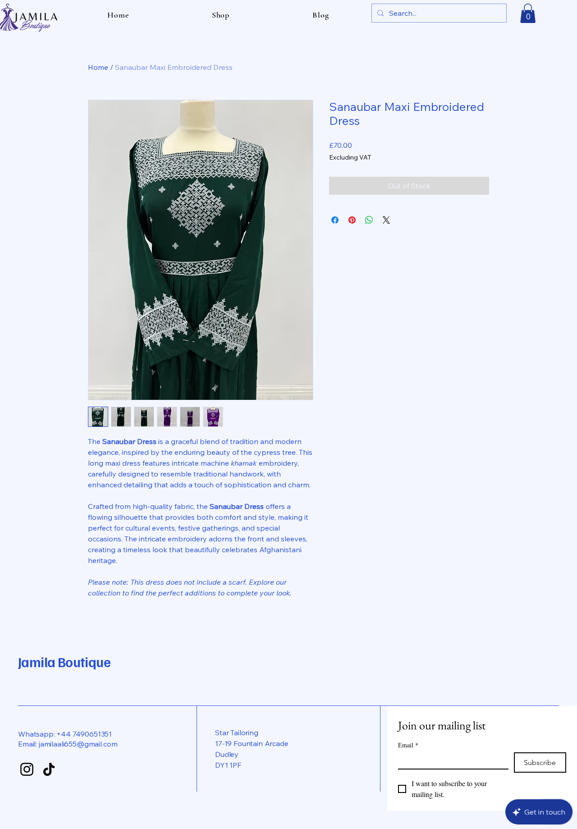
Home (98, 67)
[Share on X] (386, 220)
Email (408, 745)
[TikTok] (49, 769)
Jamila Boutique (64, 661)
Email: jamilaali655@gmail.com (67, 743)
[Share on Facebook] (335, 220)
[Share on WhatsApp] (369, 220)
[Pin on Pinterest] (352, 220)
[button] (528, 13)
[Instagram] (27, 769)
